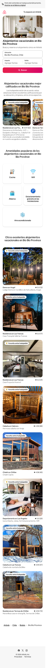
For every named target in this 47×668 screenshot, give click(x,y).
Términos (27, 657)
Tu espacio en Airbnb (32, 12)
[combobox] (23, 55)
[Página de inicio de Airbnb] (4, 12)
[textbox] (13, 63)
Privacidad (18, 657)
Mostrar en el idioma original (15, 5)
